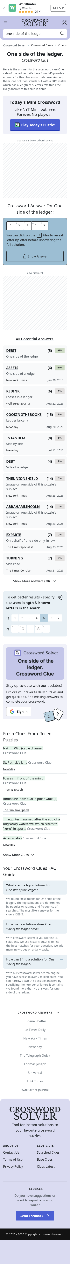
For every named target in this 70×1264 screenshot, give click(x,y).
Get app (58, 8)
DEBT (10, 461)
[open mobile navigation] (5, 22)
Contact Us (11, 1152)
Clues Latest (46, 1166)
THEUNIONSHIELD (22, 478)
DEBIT (11, 350)
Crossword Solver (14, 45)
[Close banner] (4, 8)
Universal (35, 1072)
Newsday (9, 769)
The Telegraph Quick (35, 1055)
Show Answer (38, 256)
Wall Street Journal (35, 1090)
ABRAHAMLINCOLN (23, 506)
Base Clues (45, 1159)
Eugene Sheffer (35, 1021)
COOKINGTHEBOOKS (24, 414)
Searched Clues (48, 1152)
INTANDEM (15, 438)
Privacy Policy (13, 1166)
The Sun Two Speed (16, 810)
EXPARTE (13, 534)
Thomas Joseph (13, 789)
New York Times (35, 1038)
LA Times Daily (35, 1030)
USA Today (35, 1081)
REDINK (13, 391)
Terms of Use (13, 1159)
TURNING (14, 558)
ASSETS (12, 367)
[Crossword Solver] (35, 22)
